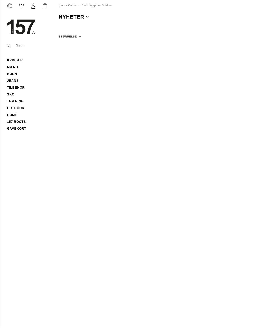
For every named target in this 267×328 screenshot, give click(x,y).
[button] (33, 6)
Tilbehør (16, 87)
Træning (15, 101)
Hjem (62, 5)
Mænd (12, 67)
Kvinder (15, 60)
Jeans (13, 80)
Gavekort (16, 128)
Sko (10, 94)
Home (12, 115)
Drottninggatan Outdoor (97, 5)
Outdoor (15, 108)
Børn (12, 74)
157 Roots (16, 121)
